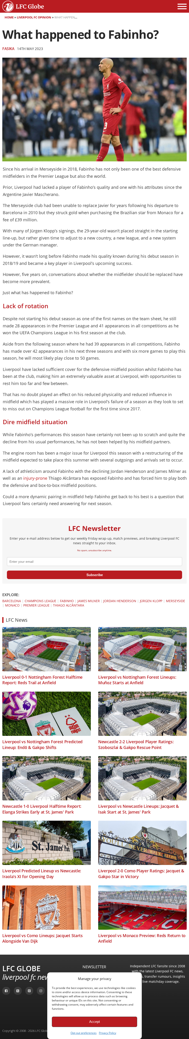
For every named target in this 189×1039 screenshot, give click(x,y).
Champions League (40, 601)
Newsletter (94, 966)
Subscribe (94, 575)
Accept (94, 1022)
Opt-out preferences (84, 1033)
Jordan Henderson (119, 601)
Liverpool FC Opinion (34, 17)
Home (9, 17)
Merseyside (175, 601)
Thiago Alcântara (68, 605)
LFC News (16, 620)
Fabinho (67, 601)
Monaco (12, 605)
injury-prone (35, 478)
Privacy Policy (107, 1033)
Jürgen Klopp (151, 601)
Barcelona (11, 601)
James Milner (88, 601)
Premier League (36, 605)
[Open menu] (182, 6)
